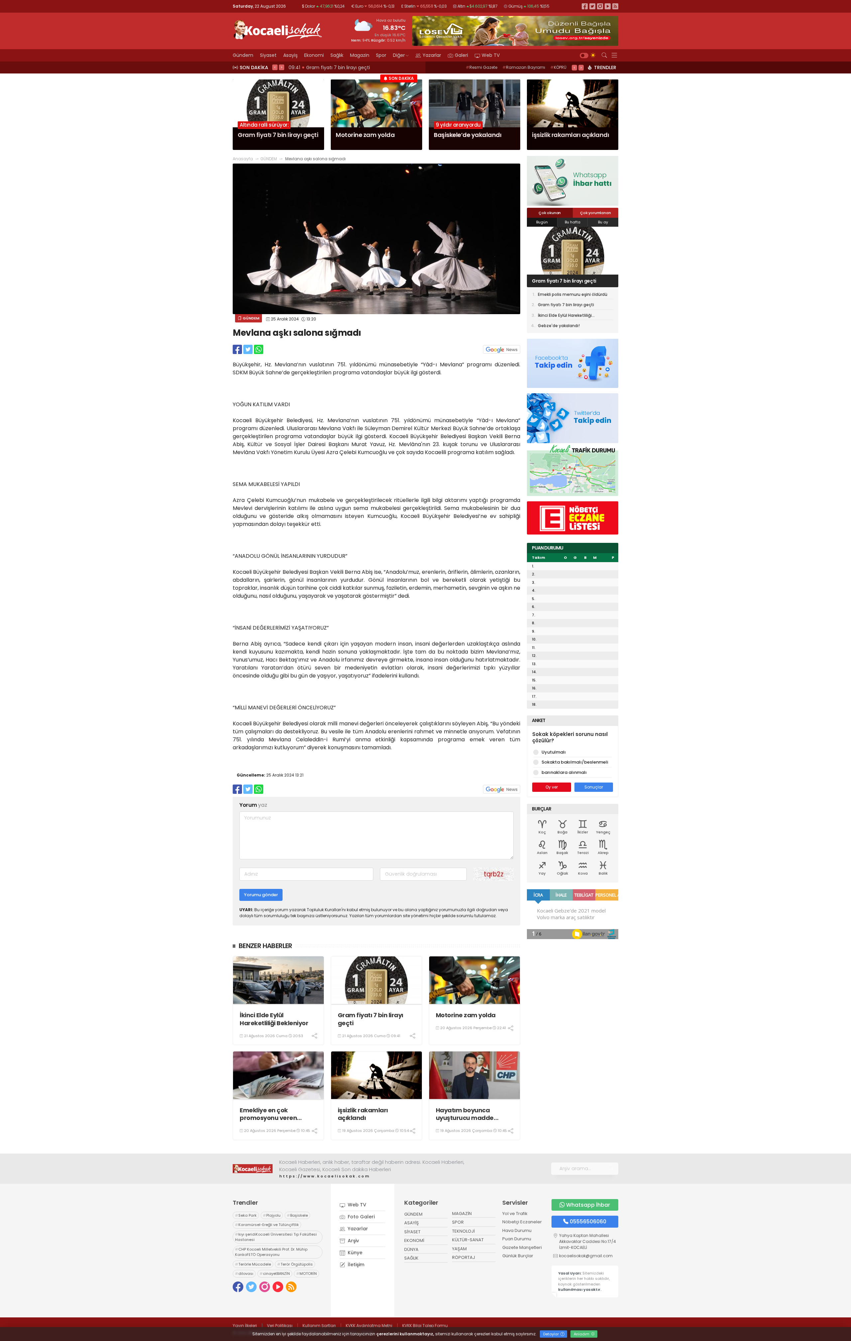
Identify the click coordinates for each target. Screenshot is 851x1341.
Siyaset (268, 55)
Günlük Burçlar (517, 1256)
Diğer (399, 55)
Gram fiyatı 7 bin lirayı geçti (370, 1019)
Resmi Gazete (481, 67)
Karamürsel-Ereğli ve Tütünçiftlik (267, 1224)
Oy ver (552, 787)
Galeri (461, 55)
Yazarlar (432, 55)
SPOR (458, 1222)
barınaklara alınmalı (564, 772)
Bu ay (603, 222)
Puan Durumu (516, 1239)
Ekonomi (314, 55)
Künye (354, 1252)
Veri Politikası (280, 1325)
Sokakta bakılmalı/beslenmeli (575, 762)
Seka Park (246, 1215)
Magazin (359, 55)
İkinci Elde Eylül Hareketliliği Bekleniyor (274, 1019)
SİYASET (412, 1232)
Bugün (542, 222)
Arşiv (352, 1240)
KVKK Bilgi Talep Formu (425, 1325)
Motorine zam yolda (466, 1015)
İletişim (355, 1264)
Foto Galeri (360, 1216)
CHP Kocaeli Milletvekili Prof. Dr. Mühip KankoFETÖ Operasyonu (271, 1252)
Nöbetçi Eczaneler (522, 1222)
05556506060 (588, 1221)
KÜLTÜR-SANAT (468, 1240)
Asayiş (290, 55)
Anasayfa (243, 159)
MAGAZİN (462, 1213)
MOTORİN (306, 1273)
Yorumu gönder (261, 895)
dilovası (244, 1273)
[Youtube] (608, 6)
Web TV (491, 55)
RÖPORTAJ (463, 1257)
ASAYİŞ (411, 1223)
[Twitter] (592, 6)
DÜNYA (411, 1249)
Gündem (243, 55)
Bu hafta (572, 222)
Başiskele (297, 1215)
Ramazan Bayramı (523, 67)
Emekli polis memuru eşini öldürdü (572, 294)
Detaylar (551, 1334)
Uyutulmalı (554, 752)
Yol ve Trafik (515, 1213)
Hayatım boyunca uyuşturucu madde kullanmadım (465, 1114)
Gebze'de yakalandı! (559, 325)
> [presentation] (282, 67)
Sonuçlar (593, 787)
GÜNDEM (268, 159)
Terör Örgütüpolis (295, 1264)
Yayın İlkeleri (245, 1325)
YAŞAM (459, 1249)
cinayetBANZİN (275, 1273)
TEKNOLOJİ (463, 1231)
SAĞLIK (411, 1258)
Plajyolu (272, 1215)
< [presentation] (275, 67)
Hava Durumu (517, 1230)
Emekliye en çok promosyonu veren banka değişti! (268, 1114)
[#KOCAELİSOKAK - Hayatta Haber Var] (277, 29)
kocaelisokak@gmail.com (586, 1256)
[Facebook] (585, 6)
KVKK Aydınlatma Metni (369, 1325)
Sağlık (336, 55)
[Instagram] (600, 6)
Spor (381, 55)
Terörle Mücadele (253, 1264)
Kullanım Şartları (319, 1325)
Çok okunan (550, 212)
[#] (253, 1168)
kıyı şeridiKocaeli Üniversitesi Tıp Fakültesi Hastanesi (276, 1237)
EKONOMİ (414, 1240)
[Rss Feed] (615, 6)
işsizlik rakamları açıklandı (363, 1114)
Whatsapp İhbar (588, 1205)
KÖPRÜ (558, 67)
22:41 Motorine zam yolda (320, 67)
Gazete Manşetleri (522, 1247)
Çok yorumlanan (595, 212)
